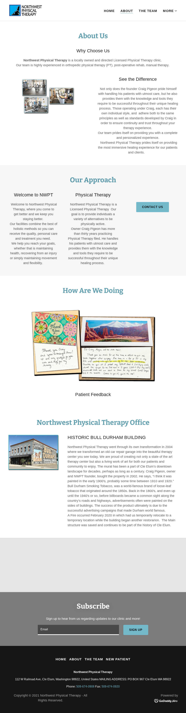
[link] (26, 10)
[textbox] (78, 630)
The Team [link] (148, 11)
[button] (170, 11)
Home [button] (61, 659)
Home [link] (109, 11)
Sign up (135, 629)
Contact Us (152, 207)
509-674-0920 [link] (111, 686)
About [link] (126, 11)
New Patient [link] (118, 659)
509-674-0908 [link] (85, 686)
